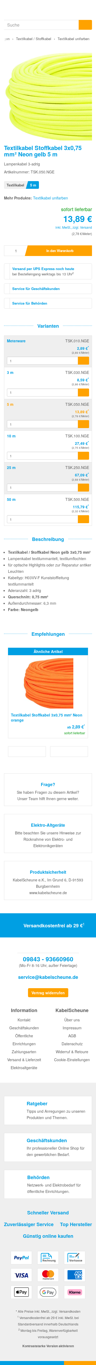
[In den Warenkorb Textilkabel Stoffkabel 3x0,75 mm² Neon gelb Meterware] (83, 361)
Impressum (72, 1027)
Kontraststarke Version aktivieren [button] (48, 1345)
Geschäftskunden (24, 1027)
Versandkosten (70, 1311)
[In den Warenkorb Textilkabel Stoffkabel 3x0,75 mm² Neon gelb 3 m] (83, 392)
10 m (11, 435)
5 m (10, 404)
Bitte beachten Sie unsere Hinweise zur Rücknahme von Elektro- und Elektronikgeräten (48, 839)
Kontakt (24, 1019)
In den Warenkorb (60, 250)
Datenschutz (72, 1043)
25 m (11, 467)
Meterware (16, 340)
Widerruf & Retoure (72, 1051)
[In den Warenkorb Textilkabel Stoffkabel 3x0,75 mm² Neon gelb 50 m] (83, 519)
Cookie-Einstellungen (72, 1059)
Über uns (72, 1019)
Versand (86, 227)
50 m (11, 499)
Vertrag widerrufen (48, 992)
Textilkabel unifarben (50, 198)
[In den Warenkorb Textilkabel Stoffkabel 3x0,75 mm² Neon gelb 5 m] (83, 424)
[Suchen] (85, 25)
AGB (72, 1035)
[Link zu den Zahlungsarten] (48, 1277)
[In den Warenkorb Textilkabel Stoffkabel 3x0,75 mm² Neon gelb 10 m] (83, 456)
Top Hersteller (76, 1224)
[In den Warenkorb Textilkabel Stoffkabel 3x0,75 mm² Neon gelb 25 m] (83, 488)
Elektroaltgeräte (24, 1067)
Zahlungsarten (24, 1051)
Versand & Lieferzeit (24, 1059)
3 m (10, 372)
